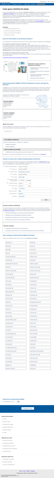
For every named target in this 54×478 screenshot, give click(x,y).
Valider (46, 199)
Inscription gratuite (7, 131)
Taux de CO (13, 186)
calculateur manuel (42, 161)
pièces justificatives (39, 21)
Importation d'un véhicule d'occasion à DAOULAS (16, 228)
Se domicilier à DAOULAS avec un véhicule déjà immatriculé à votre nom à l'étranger (24, 230)
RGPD (28, 471)
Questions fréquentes (8, 427)
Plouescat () (33, 291)
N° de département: (7, 401)
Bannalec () (9, 242)
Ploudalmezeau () (34, 277)
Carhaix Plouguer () (10, 256)
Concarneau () (9, 274)
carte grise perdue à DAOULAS (37, 78)
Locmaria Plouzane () (11, 351)
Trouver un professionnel (8, 464)
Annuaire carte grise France (9, 142)
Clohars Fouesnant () (11, 270)
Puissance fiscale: (12, 183)
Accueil (4, 418)
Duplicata (33, 4)
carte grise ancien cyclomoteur (10, 448)
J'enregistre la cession (17, 4)
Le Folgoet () (9, 340)
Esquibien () (9, 295)
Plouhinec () (33, 312)
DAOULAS (26, 142)
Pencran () (33, 249)
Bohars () (8, 246)
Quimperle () (33, 340)
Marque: (14, 174)
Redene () (32, 344)
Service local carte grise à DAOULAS (12, 30)
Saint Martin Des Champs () (36, 351)
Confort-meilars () (10, 277)
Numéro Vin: (13, 169)
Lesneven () (9, 344)
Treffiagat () (33, 365)
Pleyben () (32, 260)
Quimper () (33, 337)
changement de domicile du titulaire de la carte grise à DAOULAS (39, 75)
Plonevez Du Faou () (35, 270)
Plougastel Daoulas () (35, 302)
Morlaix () (32, 242)
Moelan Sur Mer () (10, 368)
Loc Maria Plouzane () (11, 347)
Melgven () (8, 365)
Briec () (8, 253)
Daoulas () (8, 284)
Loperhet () (8, 358)
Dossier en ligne (43, 1)
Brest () (8, 249)
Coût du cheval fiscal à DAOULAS (12, 28)
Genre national (12, 171)
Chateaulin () (9, 260)
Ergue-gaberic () (10, 291)
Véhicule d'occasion (7, 440)
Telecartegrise (7, 2)
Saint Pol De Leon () (35, 354)
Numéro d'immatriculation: (10, 166)
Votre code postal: (12, 191)
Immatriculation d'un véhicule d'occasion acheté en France (39, 68)
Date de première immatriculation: (12, 180)
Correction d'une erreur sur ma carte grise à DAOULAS (17, 219)
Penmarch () (33, 253)
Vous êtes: (14, 196)
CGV (24, 471)
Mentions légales (7, 429)
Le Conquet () (9, 337)
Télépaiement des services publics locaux (14, 152)
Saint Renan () (33, 358)
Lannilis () (8, 330)
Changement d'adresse (8, 443)
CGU (20, 471)
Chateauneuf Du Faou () (12, 263)
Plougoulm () (33, 309)
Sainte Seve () (33, 361)
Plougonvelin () (34, 305)
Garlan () (8, 302)
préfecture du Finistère (9, 13)
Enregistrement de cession (9, 445)
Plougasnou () (33, 295)
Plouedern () (33, 284)
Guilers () (8, 309)
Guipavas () (9, 316)
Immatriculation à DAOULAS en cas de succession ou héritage (19, 217)
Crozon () (8, 281)
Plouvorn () (33, 323)
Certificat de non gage (8, 424)
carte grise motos (7, 451)
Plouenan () (33, 288)
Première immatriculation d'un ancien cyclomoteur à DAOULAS (19, 212)
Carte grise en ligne (5, 4)
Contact (52, 1)
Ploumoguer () (33, 319)
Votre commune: (13, 193)
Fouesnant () (9, 298)
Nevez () (32, 246)
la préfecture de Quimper (9, 210)
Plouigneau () (33, 316)
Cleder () (8, 267)
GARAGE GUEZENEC (10, 144)
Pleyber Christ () (34, 263)
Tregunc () (32, 368)
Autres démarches (41, 4)
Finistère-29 (19, 142)
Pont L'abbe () (33, 333)
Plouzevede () (33, 330)
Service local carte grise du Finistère (12, 32)
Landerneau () (9, 323)
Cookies (33, 471)
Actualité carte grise (7, 461)
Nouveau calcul (6, 421)
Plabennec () (33, 256)
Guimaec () (9, 312)
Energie (14, 177)
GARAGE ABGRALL (10, 146)
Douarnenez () (9, 288)
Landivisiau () (9, 326)
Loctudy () (8, 354)
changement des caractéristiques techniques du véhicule (18, 215)
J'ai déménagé (26, 4)
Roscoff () (32, 347)
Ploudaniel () (33, 281)
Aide (48, 1)
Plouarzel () (33, 274)
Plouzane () (33, 326)
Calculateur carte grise (9, 35)
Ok (18, 401)
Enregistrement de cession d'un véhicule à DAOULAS (40, 72)
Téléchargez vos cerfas (27, 408)
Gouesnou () (9, 305)
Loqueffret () (9, 361)
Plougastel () (33, 298)
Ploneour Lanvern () (35, 267)
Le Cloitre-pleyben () (11, 333)
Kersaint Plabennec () (11, 319)
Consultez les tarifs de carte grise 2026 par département (15, 57)
